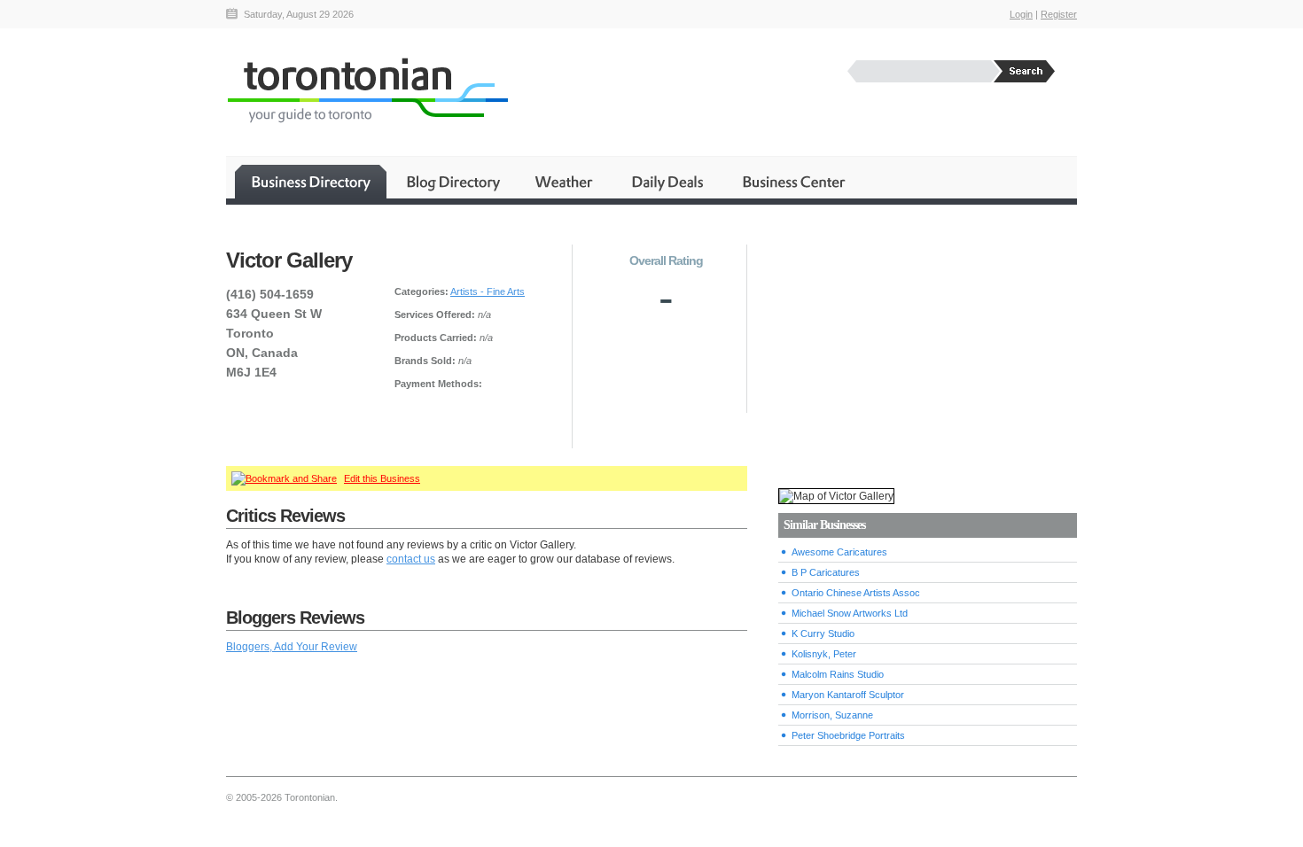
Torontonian (367, 90)
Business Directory (310, 181)
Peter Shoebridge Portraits (848, 735)
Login (1021, 14)
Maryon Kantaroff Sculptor (848, 694)
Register (1059, 14)
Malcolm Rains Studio (838, 674)
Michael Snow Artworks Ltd (850, 613)
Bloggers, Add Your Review (291, 647)
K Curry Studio (823, 633)
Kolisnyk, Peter (824, 654)
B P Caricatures (826, 572)
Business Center (792, 181)
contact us (410, 559)
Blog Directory (452, 181)
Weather (565, 181)
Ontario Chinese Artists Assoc (856, 592)
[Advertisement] (927, 346)
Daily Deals (668, 181)
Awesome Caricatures (839, 552)
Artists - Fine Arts (487, 291)
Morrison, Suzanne (832, 715)
